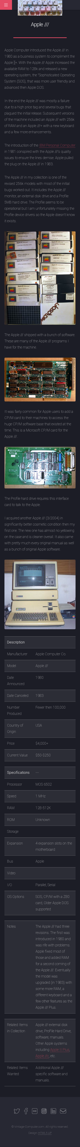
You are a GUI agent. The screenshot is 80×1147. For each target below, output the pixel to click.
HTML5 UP (45, 1133)
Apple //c (42, 1056)
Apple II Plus (59, 1050)
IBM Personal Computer (57, 145)
